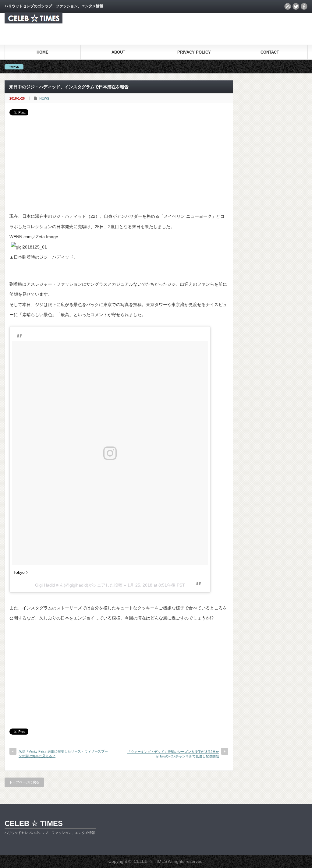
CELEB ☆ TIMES (34, 823)
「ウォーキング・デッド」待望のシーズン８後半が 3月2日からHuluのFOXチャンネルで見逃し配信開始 (173, 754)
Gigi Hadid (45, 585)
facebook (304, 6)
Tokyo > (20, 572)
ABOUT (118, 52)
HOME (42, 52)
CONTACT (270, 52)
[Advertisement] (118, 161)
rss (287, 6)
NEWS (44, 98)
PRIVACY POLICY (194, 52)
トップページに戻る (24, 782)
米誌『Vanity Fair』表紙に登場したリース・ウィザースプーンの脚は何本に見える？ (63, 754)
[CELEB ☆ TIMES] (33, 22)
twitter (295, 6)
